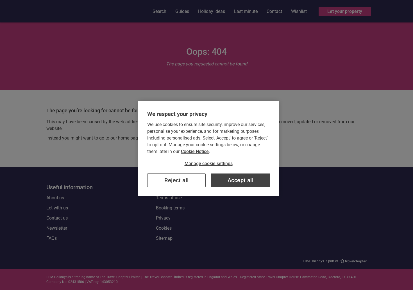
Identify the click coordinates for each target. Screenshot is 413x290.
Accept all (240, 180)
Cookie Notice (195, 151)
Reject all (176, 180)
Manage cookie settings (209, 163)
